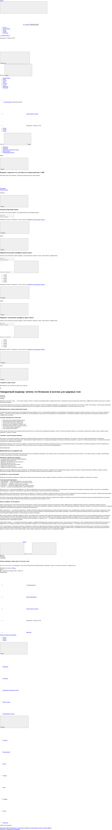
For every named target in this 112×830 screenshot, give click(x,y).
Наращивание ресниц (8, 152)
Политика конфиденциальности (8, 828)
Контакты (5, 86)
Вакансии (5, 87)
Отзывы (5, 83)
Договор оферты (47, 828)
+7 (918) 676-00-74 (5, 35)
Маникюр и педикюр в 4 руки (11, 149)
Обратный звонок (34, 24)
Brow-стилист (6, 151)
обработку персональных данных (36, 219)
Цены (4, 79)
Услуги (6, 75)
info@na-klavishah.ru (31, 597)
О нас (4, 85)
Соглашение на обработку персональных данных (30, 828)
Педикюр (5, 148)
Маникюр (5, 147)
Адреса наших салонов (32, 608)
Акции (5, 80)
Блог (4, 82)
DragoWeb (17, 829)
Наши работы (6, 78)
